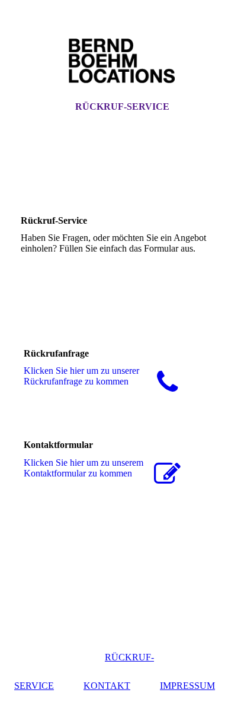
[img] (122, 61)
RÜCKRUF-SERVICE (122, 106)
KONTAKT (107, 686)
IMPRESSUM (187, 686)
